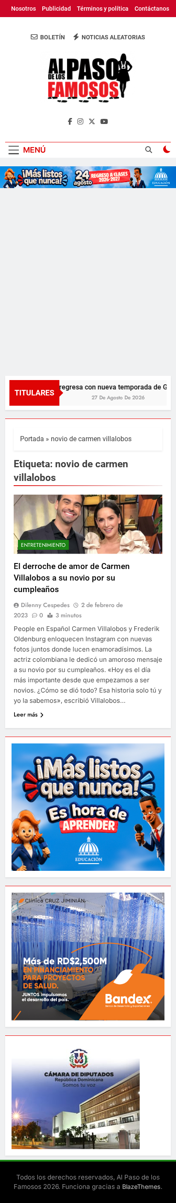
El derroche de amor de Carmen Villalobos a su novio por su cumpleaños (72, 577)
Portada (32, 439)
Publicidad (56, 8)
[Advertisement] (88, 283)
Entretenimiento (43, 545)
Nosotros (23, 8)
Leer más (26, 714)
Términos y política (103, 8)
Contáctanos (152, 8)
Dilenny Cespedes (45, 605)
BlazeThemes (141, 1186)
